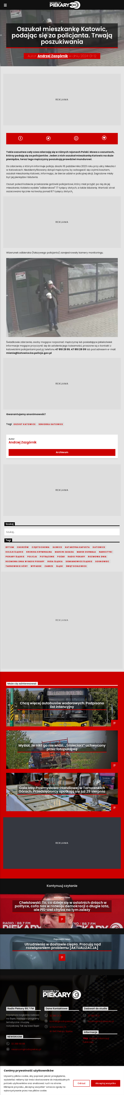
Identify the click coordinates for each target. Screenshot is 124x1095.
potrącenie (47, 556)
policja (32, 556)
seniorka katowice (51, 424)
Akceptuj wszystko (105, 1083)
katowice (99, 547)
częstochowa (40, 547)
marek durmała (86, 552)
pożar (61, 556)
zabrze (49, 566)
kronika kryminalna (39, 552)
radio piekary (76, 556)
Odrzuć (81, 1083)
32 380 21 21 (55, 1015)
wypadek (36, 566)
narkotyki (105, 552)
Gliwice (57, 547)
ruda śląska (55, 561)
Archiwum (62, 452)
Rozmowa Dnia (97, 556)
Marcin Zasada (64, 552)
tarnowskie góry (17, 566)
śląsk (59, 566)
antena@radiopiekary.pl (101, 1021)
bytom (10, 547)
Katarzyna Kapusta (77, 547)
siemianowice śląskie (79, 561)
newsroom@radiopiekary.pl (26, 1049)
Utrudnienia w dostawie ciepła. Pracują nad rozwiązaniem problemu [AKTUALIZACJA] (63, 946)
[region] (62, 1080)
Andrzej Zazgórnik (53, 56)
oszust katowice (24, 424)
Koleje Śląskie (14, 552)
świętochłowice (76, 566)
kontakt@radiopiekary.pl (63, 1021)
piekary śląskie (15, 556)
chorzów (23, 547)
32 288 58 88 (18, 1043)
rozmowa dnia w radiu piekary (25, 561)
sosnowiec (102, 561)
